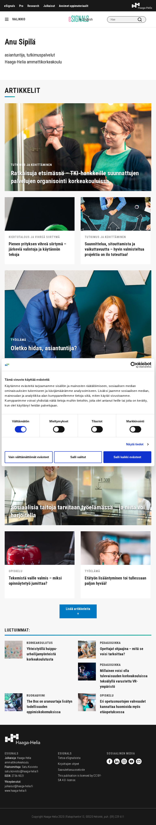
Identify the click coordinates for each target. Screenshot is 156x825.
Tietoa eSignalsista (69, 758)
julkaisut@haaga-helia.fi (19, 786)
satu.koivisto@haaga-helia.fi (21, 771)
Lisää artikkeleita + (78, 611)
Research (33, 6)
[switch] (59, 429)
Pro (21, 6)
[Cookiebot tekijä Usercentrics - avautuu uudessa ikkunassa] (133, 365)
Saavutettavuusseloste (71, 769)
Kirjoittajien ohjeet (68, 763)
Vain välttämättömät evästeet (28, 457)
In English (86, 19)
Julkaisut (49, 6)
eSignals (9, 6)
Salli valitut (78, 457)
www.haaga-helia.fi (16, 790)
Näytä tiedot (134, 444)
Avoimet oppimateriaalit (73, 6)
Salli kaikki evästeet (127, 457)
